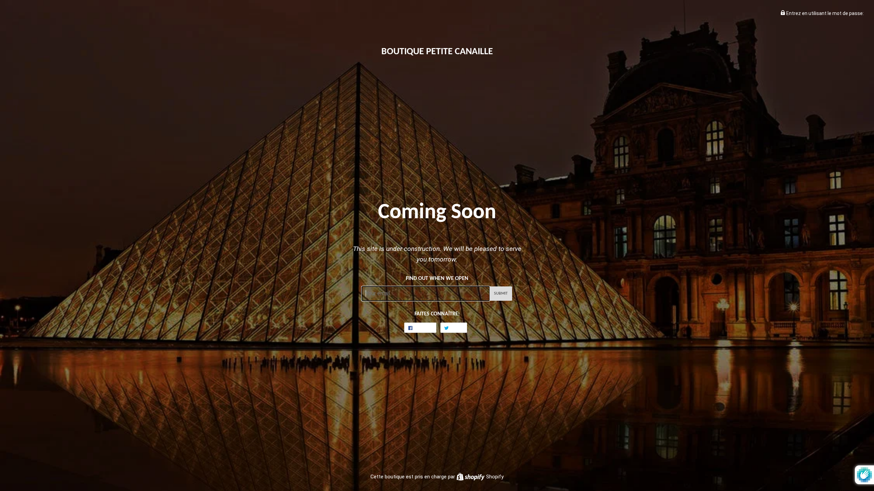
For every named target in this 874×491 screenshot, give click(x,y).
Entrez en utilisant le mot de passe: (824, 13)
